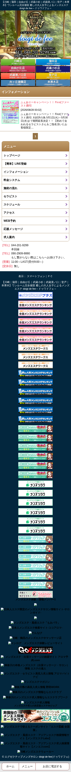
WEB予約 (10, 220)
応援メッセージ (13, 228)
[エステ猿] (35, 604)
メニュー (27, 766)
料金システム (12, 179)
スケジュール (12, 204)
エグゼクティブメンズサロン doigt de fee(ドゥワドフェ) (37, 756)
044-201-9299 (19, 245)
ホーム (10, 766)
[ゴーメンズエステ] (35, 649)
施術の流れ (10, 188)
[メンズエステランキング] (35, 303)
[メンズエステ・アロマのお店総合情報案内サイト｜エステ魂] (35, 617)
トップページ (12, 155)
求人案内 (9, 237)
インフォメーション (16, 171)
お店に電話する (52, 766)
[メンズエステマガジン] (35, 681)
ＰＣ (50, 276)
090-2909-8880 (20, 253)
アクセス (9, 212)
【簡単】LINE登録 (15, 163)
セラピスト (10, 196)
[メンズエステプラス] (35, 295)
